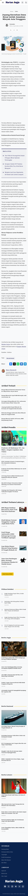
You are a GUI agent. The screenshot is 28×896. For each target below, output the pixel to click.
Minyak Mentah (10, 358)
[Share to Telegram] (25, 364)
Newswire (12, 24)
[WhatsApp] (23, 886)
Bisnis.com (4, 873)
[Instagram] (12, 886)
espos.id (3, 870)
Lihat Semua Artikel (7, 574)
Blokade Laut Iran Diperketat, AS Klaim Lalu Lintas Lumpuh (14, 173)
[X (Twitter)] (8, 886)
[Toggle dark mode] (26, 2)
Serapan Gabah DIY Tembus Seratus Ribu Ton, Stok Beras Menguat (14, 166)
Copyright (4, 854)
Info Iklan (4, 862)
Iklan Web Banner (6, 860)
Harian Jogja (5, 344)
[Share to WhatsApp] (18, 364)
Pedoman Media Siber (7, 852)
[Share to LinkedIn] (21, 364)
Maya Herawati (11, 370)
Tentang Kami (5, 849)
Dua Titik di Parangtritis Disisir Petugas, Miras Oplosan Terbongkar (15, 158)
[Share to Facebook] (10, 364)
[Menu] (2, 2)
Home (11, 11)
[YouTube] (15, 886)
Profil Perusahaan (6, 857)
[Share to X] (14, 364)
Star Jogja (4, 876)
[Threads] (19, 886)
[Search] (22, 2)
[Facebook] (5, 886)
